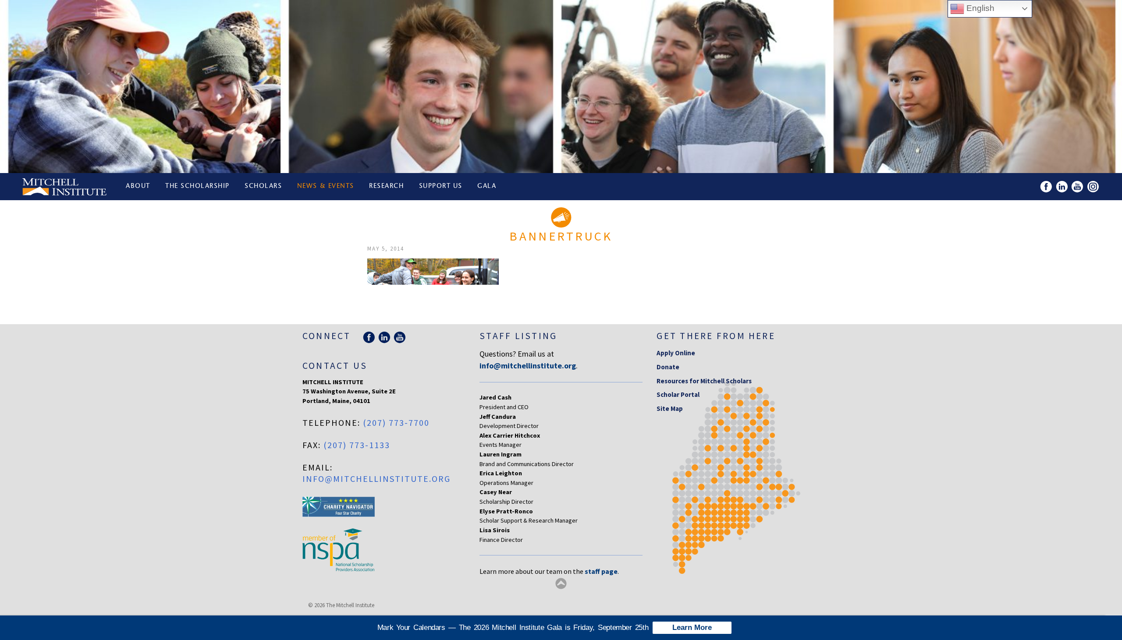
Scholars (263, 186)
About (138, 186)
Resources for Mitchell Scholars (704, 381)
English (979, 8)
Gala (486, 186)
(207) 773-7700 (396, 422)
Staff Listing (518, 336)
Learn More (692, 627)
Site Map (670, 408)
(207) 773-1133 (356, 444)
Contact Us (334, 365)
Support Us (440, 186)
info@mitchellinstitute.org (376, 478)
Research (386, 186)
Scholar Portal (678, 394)
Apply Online (676, 353)
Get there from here (716, 336)
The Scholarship (197, 186)
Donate (668, 367)
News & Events (325, 186)
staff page (601, 571)
